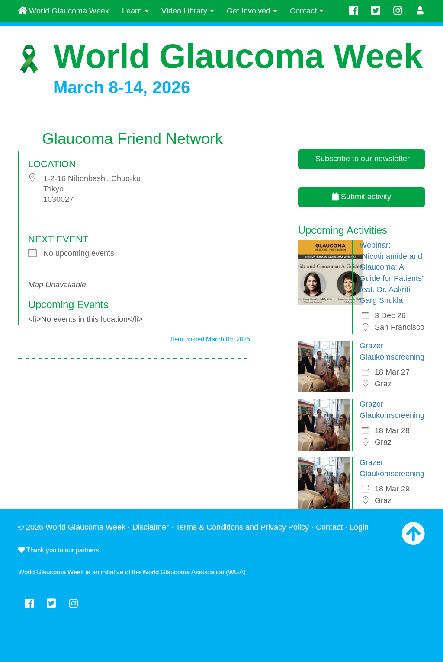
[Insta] (398, 11)
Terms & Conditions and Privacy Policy (242, 527)
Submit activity (365, 196)
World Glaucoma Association (183, 572)
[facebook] (354, 11)
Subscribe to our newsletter (361, 158)
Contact (304, 10)
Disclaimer (150, 527)
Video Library (185, 10)
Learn (133, 10)
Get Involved (250, 10)
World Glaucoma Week (68, 10)
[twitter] (376, 11)
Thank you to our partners (62, 550)
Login (359, 527)
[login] (420, 11)
